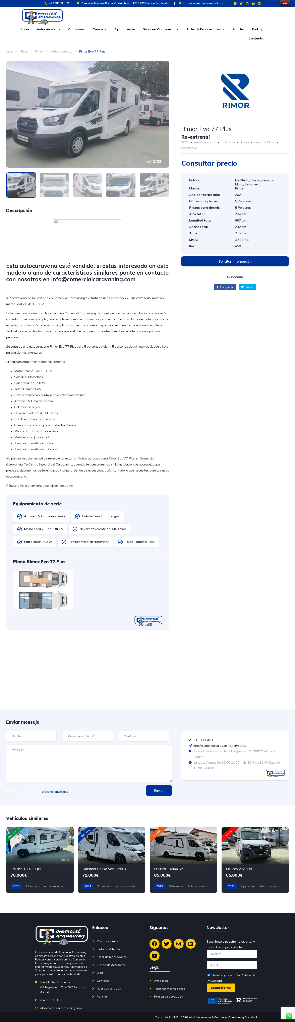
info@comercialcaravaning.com (93, 279)
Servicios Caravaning (159, 29)
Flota (24, 51)
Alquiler (238, 29)
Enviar (159, 790)
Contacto (256, 38)
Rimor (39, 51)
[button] (235, 261)
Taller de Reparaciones (204, 29)
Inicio (25, 29)
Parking (257, 29)
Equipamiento (124, 29)
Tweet (249, 287)
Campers (99, 29)
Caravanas (76, 29)
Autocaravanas (48, 29)
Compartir (226, 287)
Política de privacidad (54, 791)
